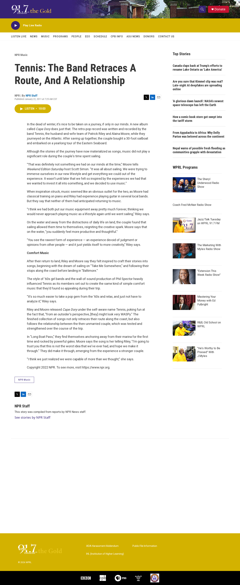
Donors (149, 36)
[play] (15, 25)
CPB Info (117, 36)
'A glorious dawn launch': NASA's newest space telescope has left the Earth (198, 103)
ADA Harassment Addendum (102, 546)
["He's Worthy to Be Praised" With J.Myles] (184, 353)
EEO (87, 36)
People (77, 36)
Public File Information (144, 546)
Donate (220, 9)
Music (45, 36)
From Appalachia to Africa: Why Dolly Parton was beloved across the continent (198, 134)
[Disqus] (120, 486)
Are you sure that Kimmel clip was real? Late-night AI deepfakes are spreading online (198, 85)
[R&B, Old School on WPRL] (184, 328)
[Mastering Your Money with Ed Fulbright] (184, 302)
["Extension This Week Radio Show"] (184, 276)
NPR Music (21, 55)
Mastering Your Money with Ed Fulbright (206, 300)
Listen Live (19, 36)
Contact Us (166, 36)
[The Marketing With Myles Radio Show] (184, 250)
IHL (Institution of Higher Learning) (105, 554)
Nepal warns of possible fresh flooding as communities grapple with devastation (199, 150)
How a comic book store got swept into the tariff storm (197, 119)
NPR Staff (31, 95)
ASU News (133, 36)
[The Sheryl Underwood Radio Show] (184, 184)
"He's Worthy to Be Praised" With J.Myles (208, 352)
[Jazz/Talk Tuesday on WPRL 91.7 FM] (184, 225)
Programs (60, 36)
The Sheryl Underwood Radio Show (208, 182)
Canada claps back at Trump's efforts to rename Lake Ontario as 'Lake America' (197, 67)
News (34, 36)
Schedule (100, 36)
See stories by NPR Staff (32, 417)
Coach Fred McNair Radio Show (192, 205)
